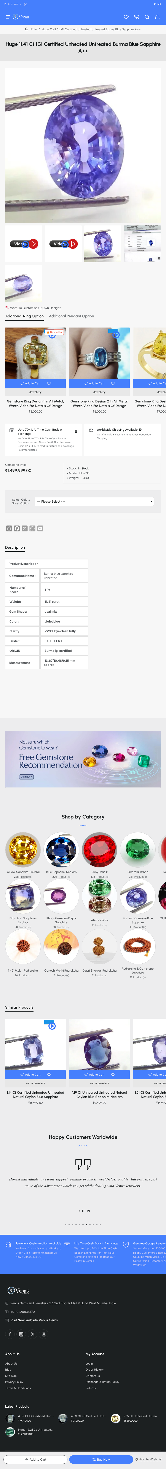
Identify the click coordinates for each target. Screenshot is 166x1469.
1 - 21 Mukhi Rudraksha (23, 970)
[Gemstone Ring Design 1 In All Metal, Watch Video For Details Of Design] (35, 358)
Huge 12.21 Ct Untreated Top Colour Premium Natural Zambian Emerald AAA (36, 1429)
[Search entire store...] (147, 17)
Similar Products (19, 1007)
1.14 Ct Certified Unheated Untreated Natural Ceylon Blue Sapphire (35, 1094)
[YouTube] (43, 1334)
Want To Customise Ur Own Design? (35, 307)
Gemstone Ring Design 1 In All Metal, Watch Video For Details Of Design (35, 403)
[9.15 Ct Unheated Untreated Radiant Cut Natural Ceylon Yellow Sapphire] (116, 1419)
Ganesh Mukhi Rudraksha (61, 970)
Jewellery (35, 392)
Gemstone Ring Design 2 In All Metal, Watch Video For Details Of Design (99, 403)
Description (15, 547)
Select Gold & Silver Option (21, 501)
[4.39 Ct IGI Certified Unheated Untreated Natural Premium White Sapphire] (63, 1419)
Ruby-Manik (100, 872)
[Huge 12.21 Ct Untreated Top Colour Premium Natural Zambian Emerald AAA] (10, 1432)
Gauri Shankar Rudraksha (100, 970)
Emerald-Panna (138, 872)
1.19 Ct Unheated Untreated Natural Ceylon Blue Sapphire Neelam (99, 1094)
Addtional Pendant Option (71, 316)
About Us (12, 1354)
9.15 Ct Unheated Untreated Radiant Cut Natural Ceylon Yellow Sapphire (142, 1416)
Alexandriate (99, 920)
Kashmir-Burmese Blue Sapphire (138, 920)
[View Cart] (157, 17)
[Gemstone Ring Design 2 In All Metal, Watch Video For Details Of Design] (99, 358)
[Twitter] (32, 1334)
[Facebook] (10, 1334)
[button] (30, 383)
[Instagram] (21, 1334)
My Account (95, 1354)
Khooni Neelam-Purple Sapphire (61, 920)
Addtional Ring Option (24, 316)
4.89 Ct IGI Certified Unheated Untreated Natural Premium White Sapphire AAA (36, 1416)
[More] (26, 4)
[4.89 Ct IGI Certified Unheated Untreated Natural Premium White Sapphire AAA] (10, 1419)
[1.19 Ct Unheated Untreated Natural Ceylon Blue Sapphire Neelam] (99, 1049)
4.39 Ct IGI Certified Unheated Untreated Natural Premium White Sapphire (89, 1416)
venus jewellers (35, 1083)
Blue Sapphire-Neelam (61, 872)
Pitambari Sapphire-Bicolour (23, 920)
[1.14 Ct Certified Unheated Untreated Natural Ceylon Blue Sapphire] (35, 1049)
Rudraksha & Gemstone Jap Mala (138, 970)
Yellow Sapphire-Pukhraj (23, 872)
